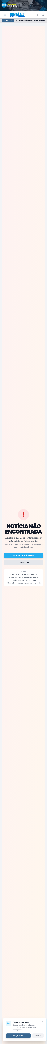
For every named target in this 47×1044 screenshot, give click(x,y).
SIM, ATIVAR (18, 1036)
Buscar (25, 562)
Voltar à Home (25, 555)
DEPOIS (38, 1036)
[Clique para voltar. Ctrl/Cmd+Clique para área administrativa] (17, 14)
